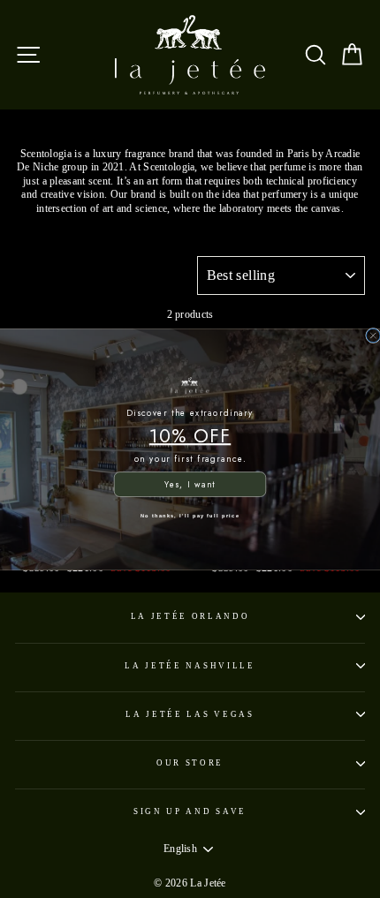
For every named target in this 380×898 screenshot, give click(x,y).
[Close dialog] (373, 335)
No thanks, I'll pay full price (190, 514)
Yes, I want (190, 484)
